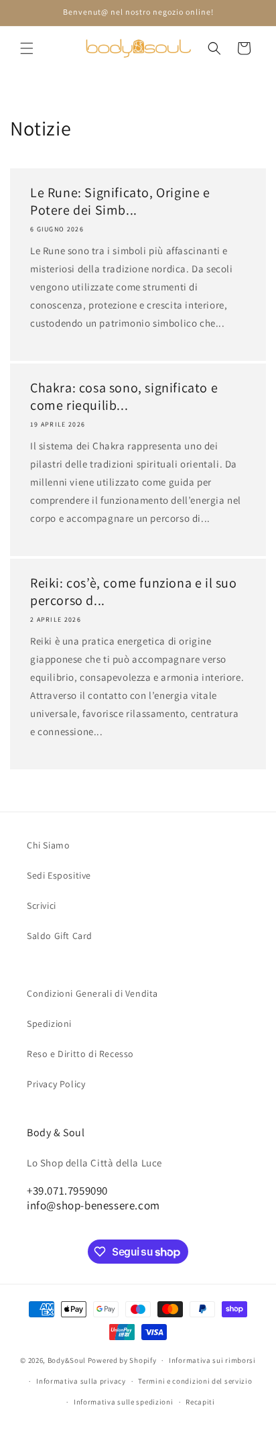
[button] (27, 48)
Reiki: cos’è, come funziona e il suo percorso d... (133, 591)
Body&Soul (67, 1360)
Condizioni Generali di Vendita (92, 993)
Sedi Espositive (59, 875)
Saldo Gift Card (59, 936)
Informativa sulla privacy (81, 1381)
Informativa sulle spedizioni (124, 1402)
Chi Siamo (48, 845)
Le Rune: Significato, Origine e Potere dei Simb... (120, 201)
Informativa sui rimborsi (212, 1360)
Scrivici (41, 905)
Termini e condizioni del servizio (195, 1381)
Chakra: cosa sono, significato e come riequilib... (124, 396)
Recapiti (200, 1402)
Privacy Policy (56, 1084)
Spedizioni (49, 1024)
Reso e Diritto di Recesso (80, 1054)
